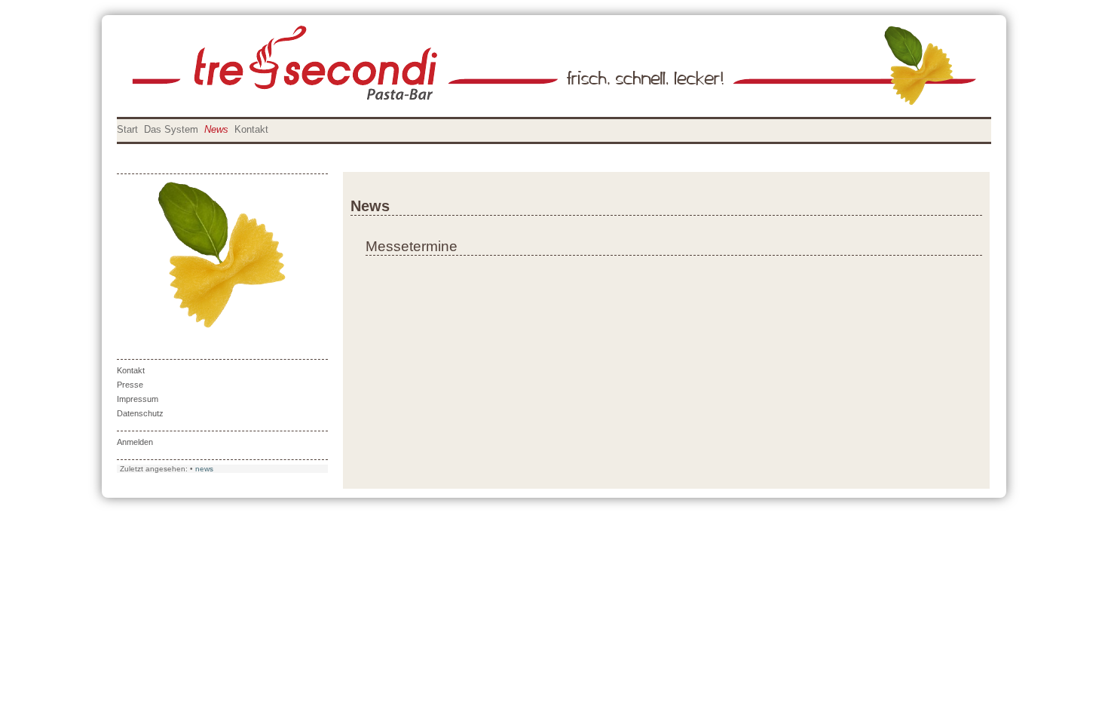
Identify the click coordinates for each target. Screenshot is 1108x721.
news (204, 469)
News (216, 129)
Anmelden (135, 441)
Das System (171, 129)
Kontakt (251, 129)
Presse (130, 384)
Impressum (137, 398)
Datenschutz (140, 413)
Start (127, 129)
